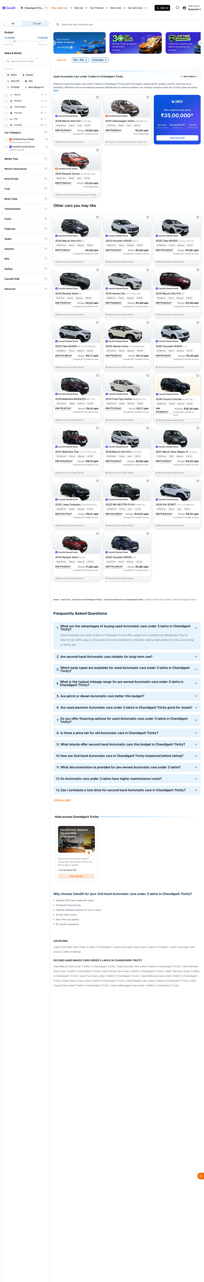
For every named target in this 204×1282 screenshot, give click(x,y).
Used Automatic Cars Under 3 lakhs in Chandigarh (82, 947)
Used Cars (65, 599)
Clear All (61, 60)
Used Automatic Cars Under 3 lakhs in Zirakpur (141, 947)
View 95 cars (76, 876)
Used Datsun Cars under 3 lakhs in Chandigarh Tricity (93, 980)
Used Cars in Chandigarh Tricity (87, 599)
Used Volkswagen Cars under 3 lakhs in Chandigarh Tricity (144, 985)
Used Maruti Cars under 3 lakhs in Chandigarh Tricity (84, 966)
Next (201, 43)
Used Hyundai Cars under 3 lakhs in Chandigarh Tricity (148, 966)
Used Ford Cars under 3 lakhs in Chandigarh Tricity (109, 976)
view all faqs (62, 800)
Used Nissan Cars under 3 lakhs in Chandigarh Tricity (157, 980)
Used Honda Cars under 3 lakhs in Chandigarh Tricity (132, 971)
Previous (53, 43)
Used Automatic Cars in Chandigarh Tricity (123, 599)
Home (56, 599)
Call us (164, 8)
